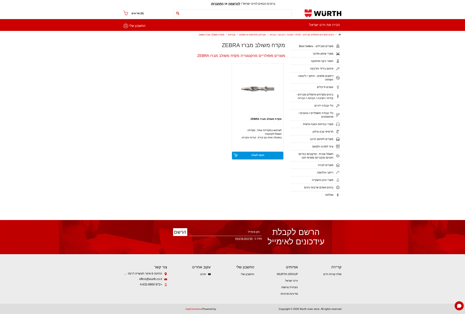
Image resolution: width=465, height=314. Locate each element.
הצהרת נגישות (289, 287)
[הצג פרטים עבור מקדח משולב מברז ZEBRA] (257, 89)
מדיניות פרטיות (289, 293)
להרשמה (234, 3)
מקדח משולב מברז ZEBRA (266, 118)
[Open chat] (459, 305)
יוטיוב (203, 274)
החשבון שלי (137, 26)
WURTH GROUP (287, 274)
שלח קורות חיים (332, 274)
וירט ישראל (291, 280)
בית (339, 34)
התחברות (217, 3)
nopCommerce (194, 308)
